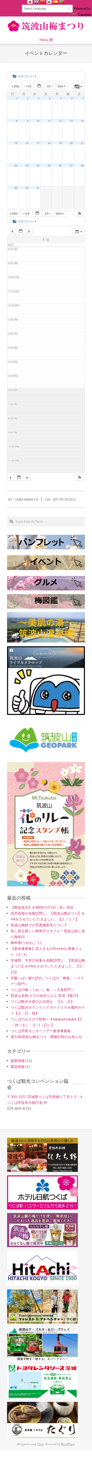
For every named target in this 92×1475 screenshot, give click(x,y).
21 (82, 143)
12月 (28, 86)
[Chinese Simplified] (42, 2)
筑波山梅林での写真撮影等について (39, 925)
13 (71, 121)
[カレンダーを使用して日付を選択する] (39, 86)
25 (49, 165)
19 (60, 143)
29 (15, 188)
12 (60, 121)
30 (26, 188)
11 (49, 121)
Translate (84, 14)
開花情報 (18, 1066)
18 (49, 143)
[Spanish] (55, 2)
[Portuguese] (61, 2)
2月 (49, 86)
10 (38, 121)
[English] (36, 2)
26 (60, 165)
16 (26, 143)
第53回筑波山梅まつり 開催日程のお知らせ (46, 1037)
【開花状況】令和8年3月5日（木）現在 (42, 907)
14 (82, 121)
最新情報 (18, 1061)
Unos (40, 1444)
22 (15, 165)
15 (15, 143)
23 (26, 165)
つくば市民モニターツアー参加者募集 (41, 1031)
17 (38, 143)
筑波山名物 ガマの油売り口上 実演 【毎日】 (45, 995)
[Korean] (49, 2)
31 (38, 188)
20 (71, 143)
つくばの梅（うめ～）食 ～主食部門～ (42, 989)
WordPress (68, 1444)
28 (82, 165)
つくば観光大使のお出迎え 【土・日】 (42, 1001)
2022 (16, 86)
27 (71, 165)
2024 (61, 86)
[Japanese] (30, 2)
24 (38, 165)
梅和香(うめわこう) (26, 942)
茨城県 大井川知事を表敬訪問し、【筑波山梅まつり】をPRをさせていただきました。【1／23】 (48, 966)
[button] (79, 213)
